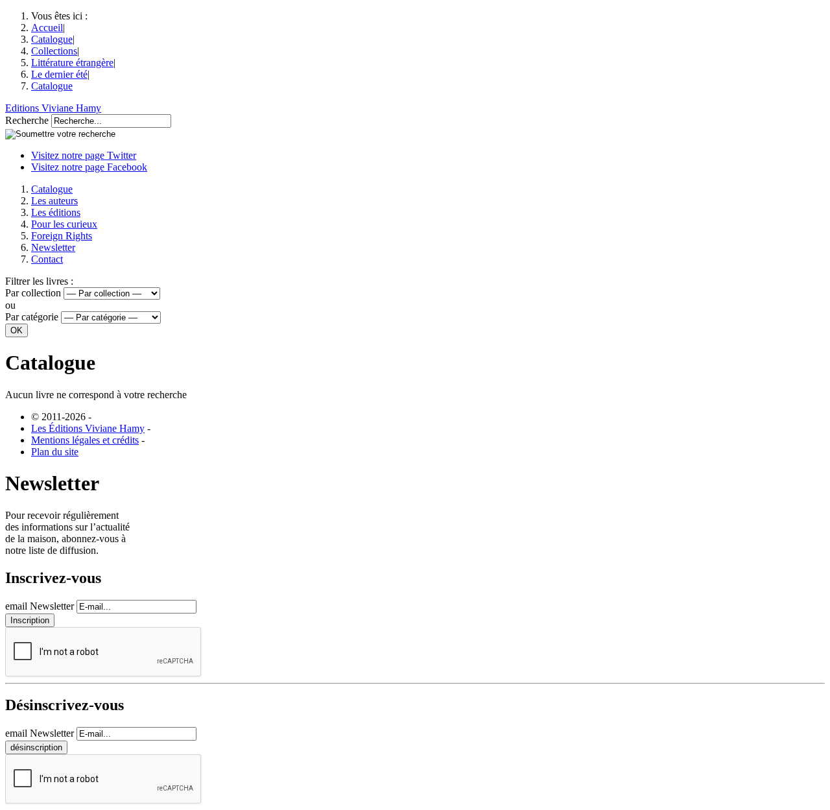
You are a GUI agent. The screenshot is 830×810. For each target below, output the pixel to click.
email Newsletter (39, 606)
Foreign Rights (61, 235)
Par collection (33, 292)
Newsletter (53, 247)
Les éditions (55, 212)
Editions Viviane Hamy (53, 107)
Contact (47, 259)
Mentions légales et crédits (85, 440)
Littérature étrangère (72, 62)
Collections (54, 50)
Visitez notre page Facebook (89, 167)
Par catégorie (31, 316)
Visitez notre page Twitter (83, 155)
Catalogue (52, 39)
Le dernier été (59, 74)
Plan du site (54, 451)
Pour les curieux (64, 224)
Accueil (47, 27)
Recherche (27, 120)
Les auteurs (54, 200)
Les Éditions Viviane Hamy (88, 428)
